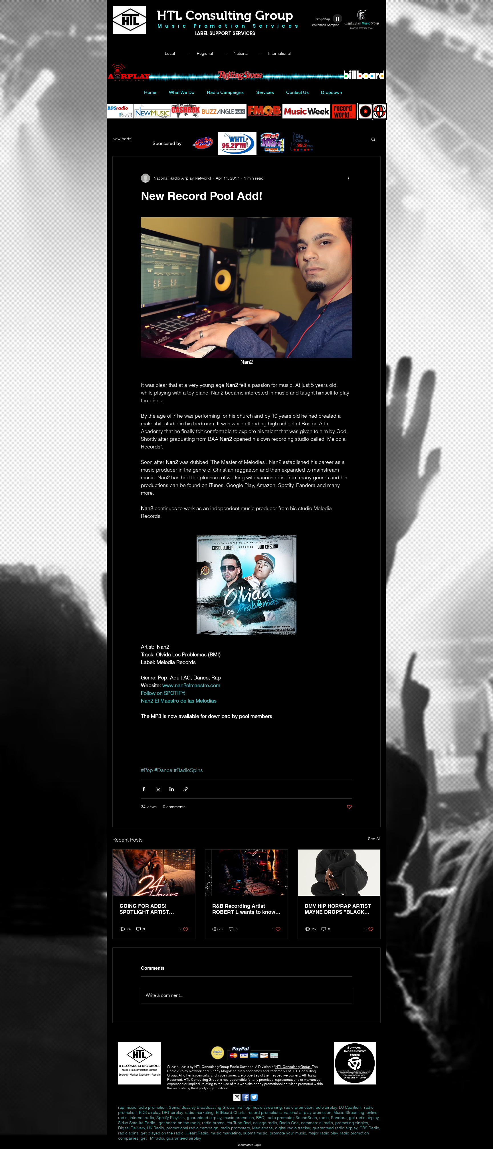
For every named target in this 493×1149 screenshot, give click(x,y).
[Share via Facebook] (143, 789)
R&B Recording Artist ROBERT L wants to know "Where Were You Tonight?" (245, 909)
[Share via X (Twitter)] (157, 789)
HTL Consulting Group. (293, 1067)
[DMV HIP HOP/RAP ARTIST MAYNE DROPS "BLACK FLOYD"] (339, 873)
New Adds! (122, 138)
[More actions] (348, 178)
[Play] (337, 18)
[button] (373, 139)
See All (374, 838)
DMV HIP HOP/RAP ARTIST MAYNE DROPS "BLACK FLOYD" (338, 909)
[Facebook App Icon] (245, 1097)
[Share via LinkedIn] (171, 789)
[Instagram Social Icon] (237, 1097)
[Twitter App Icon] (254, 1097)
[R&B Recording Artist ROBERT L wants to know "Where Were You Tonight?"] (246, 873)
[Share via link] (185, 789)
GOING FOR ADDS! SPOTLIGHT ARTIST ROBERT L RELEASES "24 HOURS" (152, 909)
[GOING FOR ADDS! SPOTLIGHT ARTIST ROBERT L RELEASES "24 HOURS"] (154, 873)
